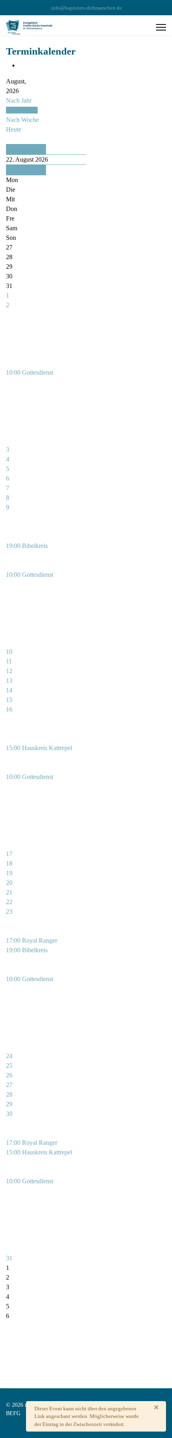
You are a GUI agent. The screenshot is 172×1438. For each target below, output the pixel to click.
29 (9, 1104)
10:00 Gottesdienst (29, 372)
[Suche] (8, 139)
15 (9, 699)
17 (9, 853)
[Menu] (161, 27)
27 (9, 1084)
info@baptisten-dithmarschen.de (86, 8)
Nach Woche (22, 119)
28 (9, 1094)
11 (9, 661)
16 (9, 709)
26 (9, 1075)
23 (9, 911)
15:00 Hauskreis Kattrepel (39, 747)
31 (9, 1258)
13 (9, 680)
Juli (10, 149)
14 (9, 690)
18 (9, 863)
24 (9, 1056)
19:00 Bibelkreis (27, 545)
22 (9, 901)
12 (9, 670)
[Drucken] (21, 65)
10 (9, 651)
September (19, 169)
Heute (13, 129)
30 (9, 1113)
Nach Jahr (19, 100)
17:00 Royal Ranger (31, 940)
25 (9, 1065)
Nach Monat (22, 110)
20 (9, 882)
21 (9, 892)
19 (9, 873)
